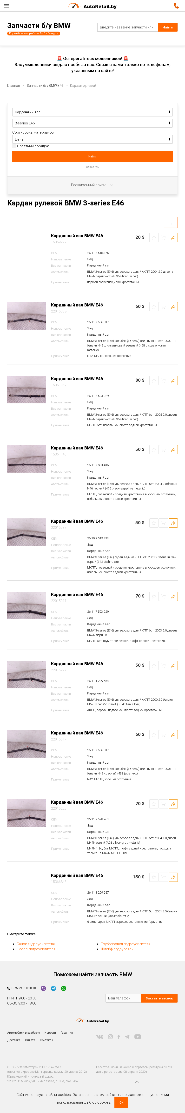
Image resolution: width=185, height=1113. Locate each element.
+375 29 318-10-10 (23, 988)
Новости (50, 1032)
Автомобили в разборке (23, 1032)
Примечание (60, 282)
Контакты (46, 1040)
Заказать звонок (159, 998)
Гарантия (67, 1032)
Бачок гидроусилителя (36, 944)
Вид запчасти (61, 265)
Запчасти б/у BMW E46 (45, 86)
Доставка (13, 1040)
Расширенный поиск (89, 185)
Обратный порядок (32, 146)
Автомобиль (60, 272)
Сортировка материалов (33, 132)
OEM (54, 253)
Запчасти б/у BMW (39, 25)
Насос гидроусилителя (36, 949)
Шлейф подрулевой (117, 949)
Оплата (30, 1040)
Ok (121, 1102)
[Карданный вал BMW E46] (26, 246)
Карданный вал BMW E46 (77, 235)
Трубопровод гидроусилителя (126, 944)
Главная (13, 86)
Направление (61, 259)
